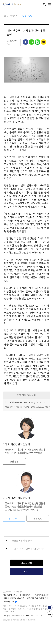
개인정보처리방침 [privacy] (10, 594)
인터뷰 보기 (14, 518)
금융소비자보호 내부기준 (14, 598)
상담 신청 (14, 461)
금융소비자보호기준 (41, 594)
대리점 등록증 (25, 594)
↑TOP (49, 614)
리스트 (27, 571)
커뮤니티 (14, 15)
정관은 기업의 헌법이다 (22, 540)
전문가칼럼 (27, 15)
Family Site (9, 601)
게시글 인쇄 (26, 562)
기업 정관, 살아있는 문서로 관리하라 (28, 548)
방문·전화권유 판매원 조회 (37, 598)
